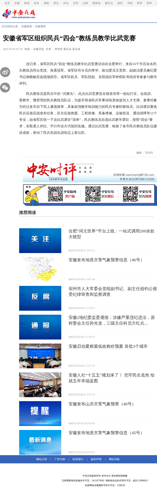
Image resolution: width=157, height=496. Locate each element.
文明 (75, 3)
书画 (129, 3)
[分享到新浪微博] (5, 72)
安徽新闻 (26, 26)
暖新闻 (96, 3)
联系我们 (78, 459)
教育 (139, 3)
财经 (120, 3)
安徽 (17, 3)
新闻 (26, 3)
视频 (46, 3)
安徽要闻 (40, 26)
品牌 (85, 3)
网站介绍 (42, 459)
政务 (36, 3)
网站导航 (113, 459)
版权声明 (96, 459)
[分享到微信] (5, 87)
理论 (56, 3)
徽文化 (109, 3)
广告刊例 (60, 459)
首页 (7, 3)
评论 (66, 3)
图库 (149, 3)
